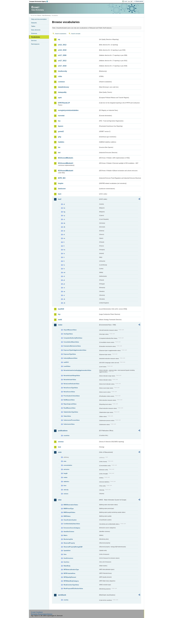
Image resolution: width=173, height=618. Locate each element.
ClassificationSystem (70, 520)
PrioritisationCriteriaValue (72, 396)
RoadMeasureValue (69, 408)
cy (64, 215)
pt (64, 284)
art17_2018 (62, 66)
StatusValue (67, 416)
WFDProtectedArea (69, 573)
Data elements (35, 30)
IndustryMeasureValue (70, 358)
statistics (66, 481)
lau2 (59, 199)
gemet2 (61, 131)
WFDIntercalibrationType (71, 569)
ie (64, 253)
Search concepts (75, 33)
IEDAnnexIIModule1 (65, 158)
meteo (65, 477)
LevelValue (67, 366)
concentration (68, 465)
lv (64, 268)
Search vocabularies (60, 33)
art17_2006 (62, 55)
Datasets (34, 23)
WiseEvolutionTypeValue (71, 585)
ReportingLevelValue (70, 404)
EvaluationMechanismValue (72, 346)
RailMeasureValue (69, 400)
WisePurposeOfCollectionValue (73, 588)
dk (64, 227)
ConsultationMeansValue (71, 342)
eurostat (61, 115)
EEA (39, 1)
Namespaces (35, 44)
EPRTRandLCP (64, 103)
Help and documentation (39, 19)
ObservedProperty (69, 543)
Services (34, 40)
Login (125, 1)
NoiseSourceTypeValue (71, 387)
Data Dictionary (46, 15)
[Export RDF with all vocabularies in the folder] (139, 199)
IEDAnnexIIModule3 (65, 163)
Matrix (65, 535)
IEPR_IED (61, 178)
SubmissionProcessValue (71, 420)
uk (64, 303)
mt (64, 272)
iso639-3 (66, 362)
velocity (66, 489)
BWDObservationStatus (71, 504)
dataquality (62, 92)
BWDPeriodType (69, 508)
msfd (60, 319)
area (65, 461)
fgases (60, 126)
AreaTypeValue (68, 334)
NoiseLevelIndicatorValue (71, 383)
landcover (62, 188)
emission (66, 469)
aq (59, 39)
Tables (33, 26)
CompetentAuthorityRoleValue (73, 338)
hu (64, 249)
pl (64, 280)
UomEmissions (68, 558)
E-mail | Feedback (37, 612)
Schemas (34, 33)
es (64, 238)
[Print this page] (129, 1)
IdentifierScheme (69, 531)
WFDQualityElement (70, 577)
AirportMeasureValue (70, 330)
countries (66, 435)
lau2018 (61, 309)
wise (59, 500)
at (64, 204)
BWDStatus (67, 516)
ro (64, 287)
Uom (65, 554)
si (64, 295)
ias (59, 147)
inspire (60, 183)
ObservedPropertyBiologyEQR (73, 547)
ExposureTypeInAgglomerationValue (75, 350)
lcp (59, 314)
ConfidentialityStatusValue (72, 523)
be (64, 208)
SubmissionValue (69, 424)
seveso (61, 442)
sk (64, 299)
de (64, 223)
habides (61, 142)
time (65, 485)
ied (59, 152)
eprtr (60, 97)
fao (59, 121)
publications (62, 430)
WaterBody (67, 566)
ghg (59, 137)
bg (64, 212)
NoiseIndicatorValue (70, 379)
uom (59, 452)
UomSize (66, 562)
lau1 (59, 194)
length (65, 473)
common (61, 82)
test (59, 447)
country (66, 600)
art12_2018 (62, 50)
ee (64, 231)
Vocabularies (35, 37)
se (64, 291)
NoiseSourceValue (69, 391)
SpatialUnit (67, 550)
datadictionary (63, 87)
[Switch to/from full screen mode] (132, 1)
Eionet (39, 15)
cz (64, 219)
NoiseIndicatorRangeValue (72, 375)
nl (64, 276)
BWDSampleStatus (69, 512)
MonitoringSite (68, 539)
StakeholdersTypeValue (71, 412)
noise (60, 325)
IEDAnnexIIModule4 (65, 170)
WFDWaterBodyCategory (71, 581)
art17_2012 (62, 60)
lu (64, 265)
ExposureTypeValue (70, 354)
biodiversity (62, 71)
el (64, 234)
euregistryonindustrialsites (68, 110)
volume (66, 493)
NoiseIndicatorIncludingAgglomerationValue (77, 370)
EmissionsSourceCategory (72, 528)
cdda (60, 76)
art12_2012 (62, 45)
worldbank (62, 595)
